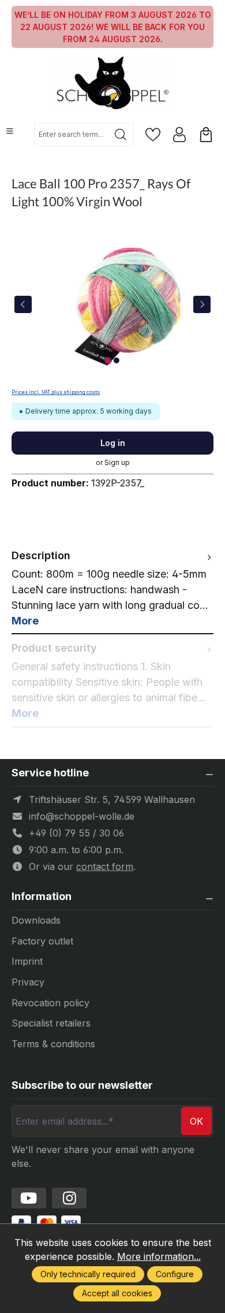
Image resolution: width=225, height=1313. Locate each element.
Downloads (36, 920)
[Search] (121, 134)
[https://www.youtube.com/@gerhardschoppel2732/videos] (29, 1198)
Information (42, 896)
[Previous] (23, 304)
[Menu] (10, 131)
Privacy (28, 982)
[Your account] (179, 134)
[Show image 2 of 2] (116, 360)
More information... (159, 1256)
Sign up (117, 462)
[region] (112, 304)
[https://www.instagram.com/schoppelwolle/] (69, 1198)
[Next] (202, 304)
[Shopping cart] (205, 134)
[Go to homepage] (112, 84)
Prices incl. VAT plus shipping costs (56, 392)
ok (196, 1121)
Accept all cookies (117, 1293)
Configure (175, 1274)
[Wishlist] (152, 134)
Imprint (27, 961)
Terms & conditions (53, 1044)
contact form (104, 866)
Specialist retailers (51, 1023)
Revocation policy (50, 1003)
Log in (112, 443)
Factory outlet (42, 941)
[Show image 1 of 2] (108, 360)
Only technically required (88, 1274)
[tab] (112, 588)
